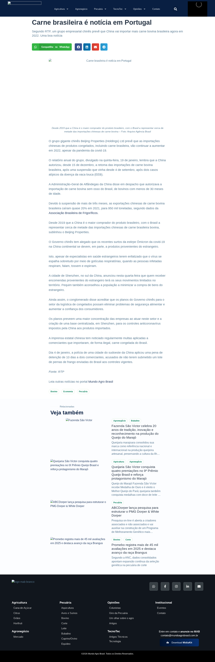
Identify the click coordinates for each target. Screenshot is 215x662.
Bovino (54, 391)
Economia (68, 391)
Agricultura (59, 9)
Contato (156, 9)
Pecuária (98, 9)
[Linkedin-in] (187, 586)
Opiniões (137, 9)
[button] (175, 9)
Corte (128, 540)
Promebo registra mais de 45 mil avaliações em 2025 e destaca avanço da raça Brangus (135, 548)
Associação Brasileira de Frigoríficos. (73, 213)
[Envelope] (199, 586)
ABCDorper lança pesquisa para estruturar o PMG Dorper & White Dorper (135, 511)
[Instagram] (176, 586)
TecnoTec (118, 9)
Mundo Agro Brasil (100, 381)
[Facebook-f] (165, 586)
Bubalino (135, 421)
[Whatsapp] (153, 586)
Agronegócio (81, 9)
